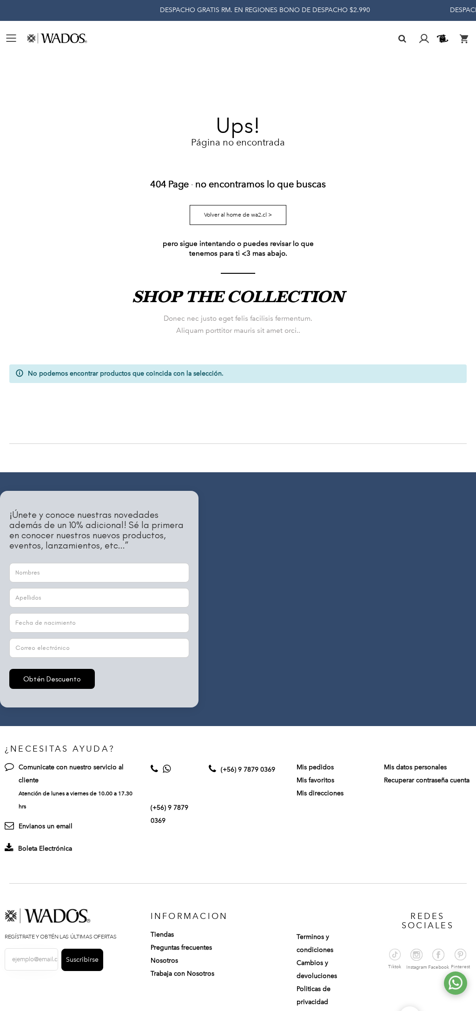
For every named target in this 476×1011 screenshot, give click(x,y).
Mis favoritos (315, 780)
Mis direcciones (320, 793)
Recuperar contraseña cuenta (426, 780)
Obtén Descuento (52, 678)
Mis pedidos (315, 767)
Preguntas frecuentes (181, 948)
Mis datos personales (415, 767)
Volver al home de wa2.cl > (238, 214)
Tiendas (162, 934)
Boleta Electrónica (45, 848)
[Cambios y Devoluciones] (444, 38)
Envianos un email (46, 826)
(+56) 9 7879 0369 (248, 769)
